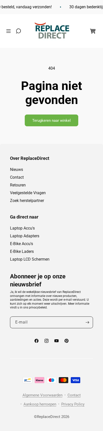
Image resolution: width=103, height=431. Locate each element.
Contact (17, 177)
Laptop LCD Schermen (30, 259)
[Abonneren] (87, 322)
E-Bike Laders (22, 251)
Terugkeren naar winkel (51, 120)
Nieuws (16, 169)
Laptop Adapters (24, 236)
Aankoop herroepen (40, 404)
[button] (10, 31)
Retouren (18, 185)
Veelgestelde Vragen (28, 192)
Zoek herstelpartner (27, 200)
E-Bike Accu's (21, 243)
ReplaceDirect (48, 416)
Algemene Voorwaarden (42, 395)
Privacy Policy (72, 404)
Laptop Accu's (22, 228)
